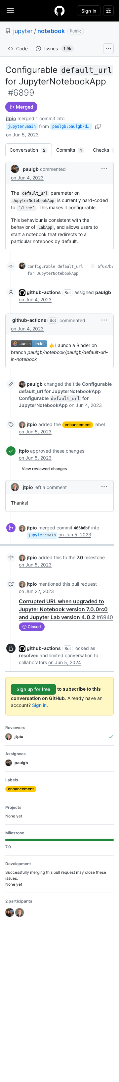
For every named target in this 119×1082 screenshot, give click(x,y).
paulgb (31, 169)
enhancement (78, 424)
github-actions (44, 292)
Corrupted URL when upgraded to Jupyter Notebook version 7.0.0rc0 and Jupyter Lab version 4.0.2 (66, 609)
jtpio (11, 118)
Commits (72, 150)
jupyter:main (22, 126)
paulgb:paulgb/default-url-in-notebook (72, 126)
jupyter (23, 30)
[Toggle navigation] (10, 10)
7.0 (80, 557)
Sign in (39, 705)
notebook (51, 30)
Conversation (31, 150)
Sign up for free (33, 689)
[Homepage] (59, 10)
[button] (104, 168)
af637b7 (106, 266)
